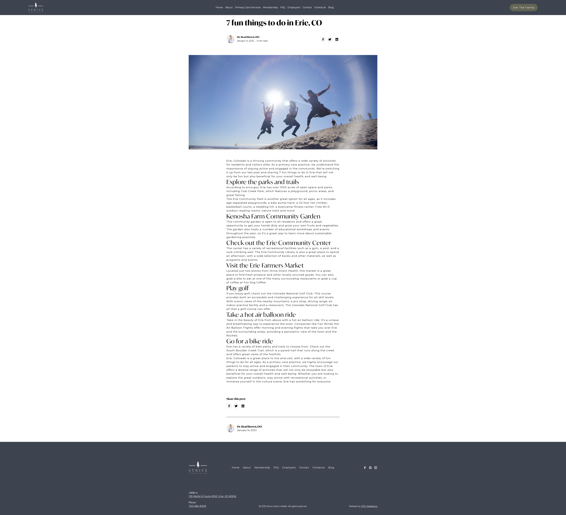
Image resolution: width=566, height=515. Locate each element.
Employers (294, 7)
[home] (35, 7)
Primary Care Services (248, 7)
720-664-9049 (197, 506)
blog (331, 7)
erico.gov (252, 187)
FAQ (282, 7)
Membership (270, 7)
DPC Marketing (369, 506)
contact (307, 7)
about (229, 7)
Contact (304, 467)
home (219, 7)
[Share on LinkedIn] (337, 39)
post (257, 172)
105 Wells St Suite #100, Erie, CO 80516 (212, 496)
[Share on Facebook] (323, 39)
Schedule (320, 7)
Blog (331, 467)
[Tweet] (330, 39)
